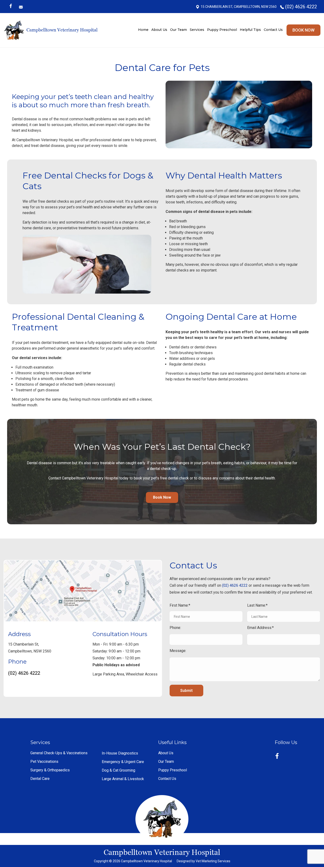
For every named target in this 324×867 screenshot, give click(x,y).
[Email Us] (21, 7)
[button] (162, 497)
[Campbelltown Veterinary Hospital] (51, 30)
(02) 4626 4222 (301, 6)
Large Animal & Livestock (123, 779)
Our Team (178, 30)
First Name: (179, 605)
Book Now (303, 30)
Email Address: (259, 627)
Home (143, 30)
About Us (159, 30)
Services (197, 30)
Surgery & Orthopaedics (50, 770)
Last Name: (256, 605)
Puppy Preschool (222, 30)
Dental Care (40, 779)
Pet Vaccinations (44, 762)
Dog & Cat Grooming (118, 770)
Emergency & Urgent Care (123, 762)
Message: (178, 650)
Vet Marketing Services (213, 861)
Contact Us (273, 30)
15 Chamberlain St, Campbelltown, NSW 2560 (239, 7)
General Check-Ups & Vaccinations (59, 753)
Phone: (175, 627)
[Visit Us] (83, 590)
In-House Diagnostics (120, 753)
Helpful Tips (250, 30)
